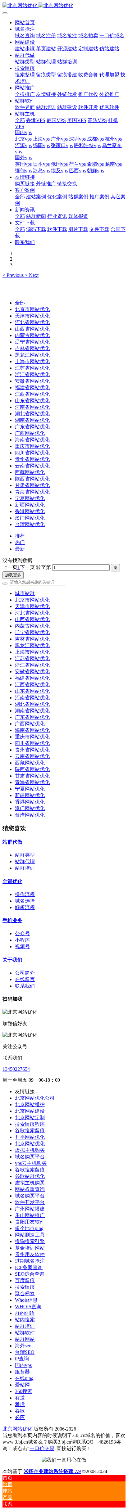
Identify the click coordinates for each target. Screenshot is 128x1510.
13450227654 (16, 1069)
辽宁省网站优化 (32, 342)
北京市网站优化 (32, 309)
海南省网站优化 (32, 439)
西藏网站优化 (30, 472)
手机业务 (12, 920)
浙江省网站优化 (32, 374)
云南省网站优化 (32, 465)
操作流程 (25, 894)
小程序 (22, 940)
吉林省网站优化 (32, 348)
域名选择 (25, 901)
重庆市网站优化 (32, 446)
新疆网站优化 (30, 504)
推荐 (20, 536)
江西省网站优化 (32, 394)
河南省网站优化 (32, 407)
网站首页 (25, 22)
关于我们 (12, 959)
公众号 (22, 933)
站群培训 (25, 868)
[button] (13, 275)
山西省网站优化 (32, 328)
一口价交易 (42, 1448)
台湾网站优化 (30, 524)
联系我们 (25, 986)
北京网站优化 (17, 1428)
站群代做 (12, 842)
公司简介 (25, 973)
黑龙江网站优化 (32, 355)
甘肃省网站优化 (32, 485)
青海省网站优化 (32, 491)
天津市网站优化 (32, 315)
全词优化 (12, 881)
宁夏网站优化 (30, 498)
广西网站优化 (30, 433)
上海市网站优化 (32, 361)
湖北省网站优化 (32, 413)
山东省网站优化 (32, 400)
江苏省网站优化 (32, 368)
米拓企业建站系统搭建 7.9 (52, 1471)
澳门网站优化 (30, 518)
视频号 (22, 946)
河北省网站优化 (32, 322)
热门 (20, 542)
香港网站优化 (30, 511)
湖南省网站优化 (32, 420)
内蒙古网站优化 (32, 335)
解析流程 (25, 907)
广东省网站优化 (32, 426)
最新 (20, 549)
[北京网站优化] (64, 5)
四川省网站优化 (32, 452)
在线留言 (25, 979)
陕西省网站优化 (32, 478)
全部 (20, 120)
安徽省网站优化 (32, 381)
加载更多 (13, 575)
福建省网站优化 (32, 387)
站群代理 (25, 861)
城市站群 (25, 593)
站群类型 (25, 855)
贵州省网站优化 (32, 459)
